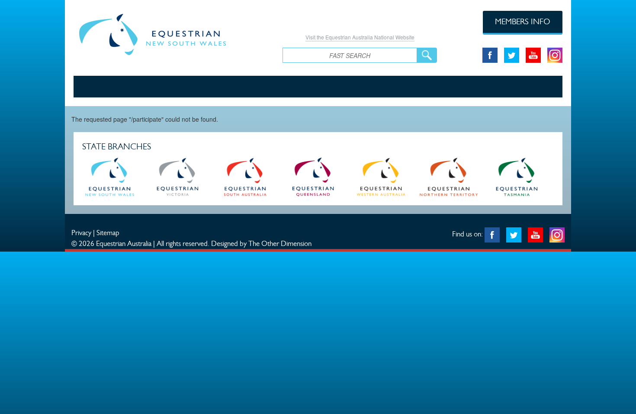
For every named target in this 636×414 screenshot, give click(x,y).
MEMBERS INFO (522, 21)
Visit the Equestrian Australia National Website (359, 37)
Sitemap (107, 232)
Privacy (81, 232)
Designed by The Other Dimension (261, 243)
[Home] (172, 33)
